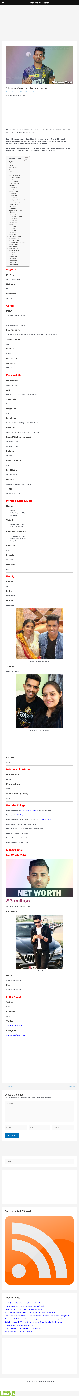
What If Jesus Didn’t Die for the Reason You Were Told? (23, 1328)
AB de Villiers (31, 810)
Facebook (15, 260)
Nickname (14, 166)
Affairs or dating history (18, 242)
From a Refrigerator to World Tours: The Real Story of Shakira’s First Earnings (30, 1312)
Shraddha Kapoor (45, 819)
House (13, 252)
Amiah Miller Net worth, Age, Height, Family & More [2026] (24, 1306)
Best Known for (16, 175)
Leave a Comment (12, 92)
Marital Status (15, 238)
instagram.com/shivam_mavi (15, 1035)
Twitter (14, 262)
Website (14, 258)
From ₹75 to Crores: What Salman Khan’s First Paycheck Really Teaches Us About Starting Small (37, 1316)
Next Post (73, 1087)
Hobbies (14, 207)
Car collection (15, 250)
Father (13, 228)
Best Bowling (17, 183)
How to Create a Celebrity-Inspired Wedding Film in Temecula (25, 1303)
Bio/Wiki (11, 162)
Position (14, 179)
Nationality (15, 193)
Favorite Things (13, 244)
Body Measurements (17, 216)
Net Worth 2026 (13, 248)
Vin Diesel (20, 815)
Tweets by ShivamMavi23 (14, 1025)
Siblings (14, 232)
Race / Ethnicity (16, 203)
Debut (13, 172)
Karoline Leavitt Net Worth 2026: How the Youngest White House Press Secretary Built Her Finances (38, 1319)
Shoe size (14, 218)
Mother (14, 230)
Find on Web (13, 256)
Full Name (14, 164)
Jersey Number (16, 177)
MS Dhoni (23, 810)
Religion (14, 201)
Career (11, 170)
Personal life (12, 185)
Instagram (15, 264)
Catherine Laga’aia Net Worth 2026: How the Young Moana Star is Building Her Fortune (33, 1322)
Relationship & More (15, 236)
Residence (15, 197)
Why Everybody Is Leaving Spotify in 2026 (19, 1325)
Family (11, 224)
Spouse (13, 226)
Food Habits (15, 205)
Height (13, 212)
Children (14, 234)
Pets (13, 254)
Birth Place (15, 195)
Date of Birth (14, 187)
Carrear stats (15, 181)
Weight (14, 214)
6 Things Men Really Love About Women (18, 1331)
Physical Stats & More (15, 211)
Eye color (14, 220)
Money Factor (13, 246)
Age (13, 189)
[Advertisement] (39, 26)
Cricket (22, 92)
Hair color (14, 222)
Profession (14, 168)
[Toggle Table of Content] (25, 159)
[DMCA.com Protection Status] (7, 1393)
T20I (15, 173)
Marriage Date (15, 240)
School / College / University (19, 199)
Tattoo (14, 208)
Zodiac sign (15, 191)
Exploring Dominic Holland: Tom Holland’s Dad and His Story (24, 1309)
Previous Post (7, 1087)
